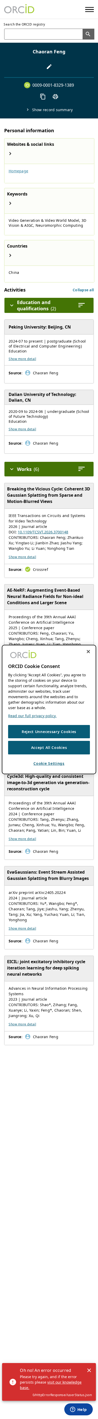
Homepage (18, 170)
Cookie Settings (49, 763)
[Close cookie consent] (88, 651)
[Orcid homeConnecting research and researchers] (19, 9)
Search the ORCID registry (24, 24)
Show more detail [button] (22, 359)
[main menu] (89, 9)
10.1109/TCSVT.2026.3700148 (43, 531)
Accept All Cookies (49, 747)
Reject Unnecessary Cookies (49, 731)
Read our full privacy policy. (32, 715)
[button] (83, 289)
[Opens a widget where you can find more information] (78, 1409)
